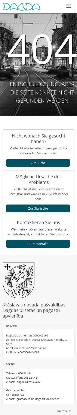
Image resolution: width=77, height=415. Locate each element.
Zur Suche (38, 163)
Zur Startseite (38, 208)
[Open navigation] (69, 6)
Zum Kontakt (38, 244)
